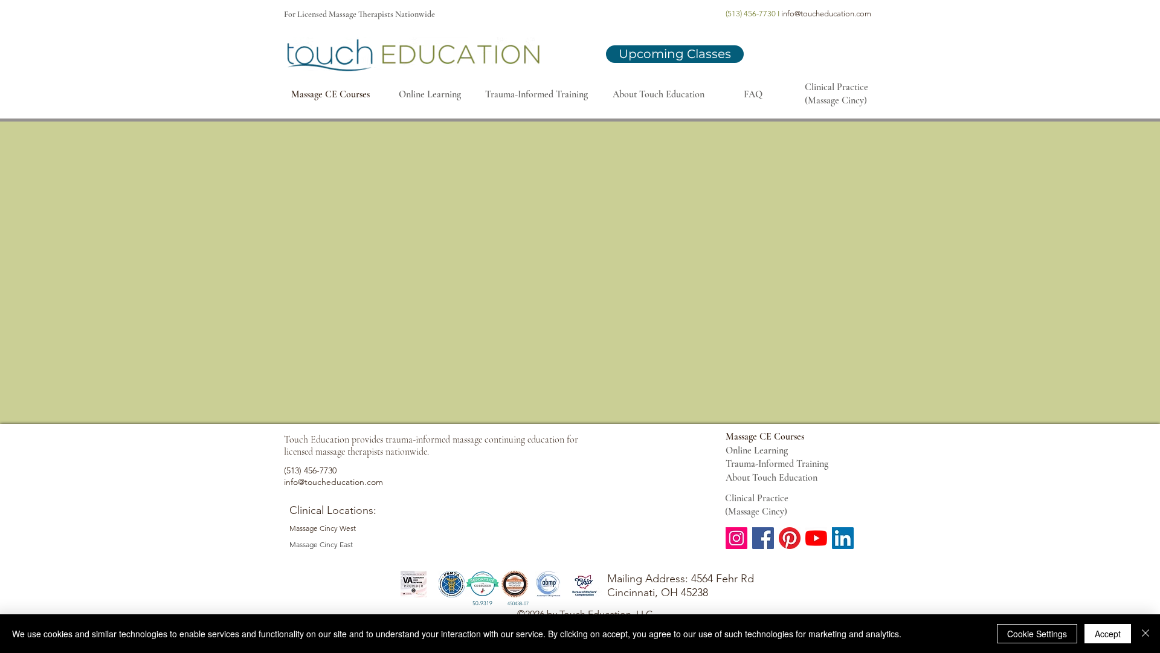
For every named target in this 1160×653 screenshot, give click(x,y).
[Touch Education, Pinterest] (790, 538)
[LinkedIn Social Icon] (843, 538)
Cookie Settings (1037, 634)
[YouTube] (816, 538)
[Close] (1145, 633)
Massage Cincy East (321, 544)
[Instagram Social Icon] (736, 538)
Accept (1108, 634)
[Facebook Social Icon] (763, 538)
